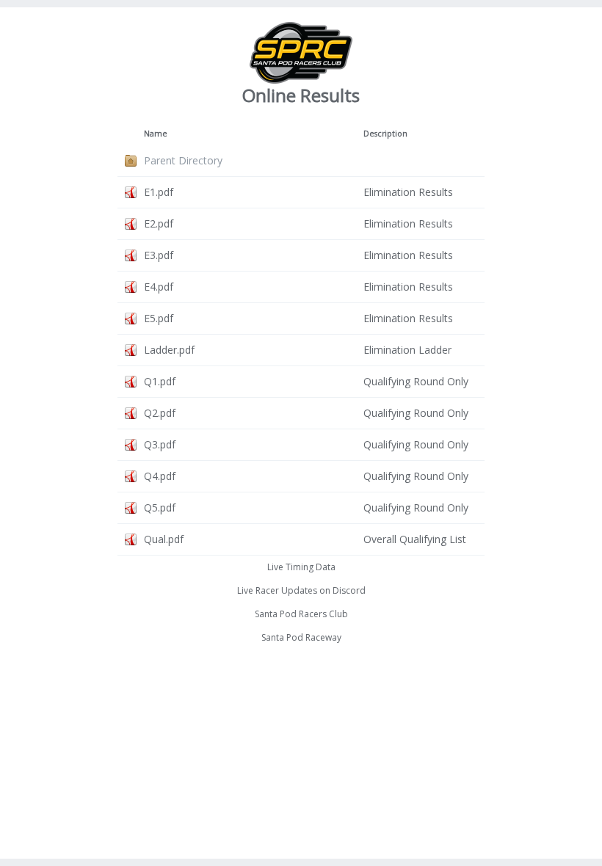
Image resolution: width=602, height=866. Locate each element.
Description (385, 133)
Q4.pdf (159, 476)
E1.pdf (158, 192)
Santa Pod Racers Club (301, 614)
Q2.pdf (159, 413)
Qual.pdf (164, 539)
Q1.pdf (159, 381)
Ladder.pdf (169, 350)
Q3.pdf (159, 444)
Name (155, 133)
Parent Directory (183, 160)
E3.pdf (158, 255)
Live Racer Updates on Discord (301, 590)
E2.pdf (158, 223)
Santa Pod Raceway (301, 637)
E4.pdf (158, 287)
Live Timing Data (301, 567)
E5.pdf (158, 318)
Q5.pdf (159, 507)
